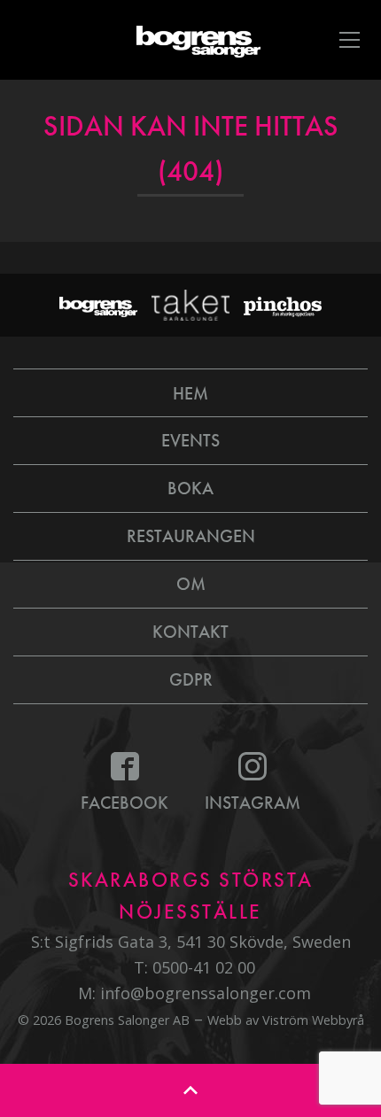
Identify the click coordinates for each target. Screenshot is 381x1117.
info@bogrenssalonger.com (205, 993)
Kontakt (190, 631)
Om (191, 583)
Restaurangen (191, 535)
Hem (190, 393)
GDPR (191, 679)
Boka (190, 488)
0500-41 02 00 (203, 967)
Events (190, 440)
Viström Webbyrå (313, 1020)
